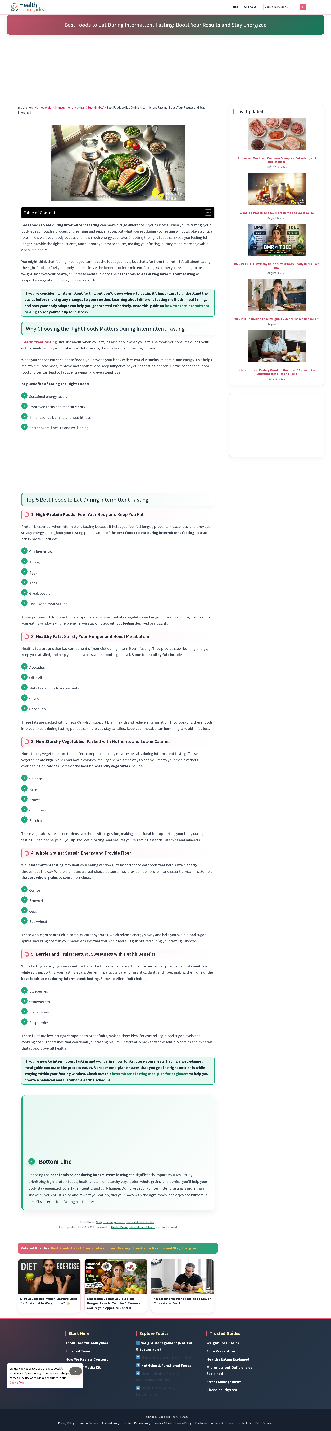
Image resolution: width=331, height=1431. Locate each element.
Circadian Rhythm (221, 1389)
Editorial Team (77, 1351)
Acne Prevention (220, 1351)
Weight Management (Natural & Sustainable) (125, 1222)
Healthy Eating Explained (227, 1359)
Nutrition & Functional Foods (166, 1365)
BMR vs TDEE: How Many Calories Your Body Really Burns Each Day (276, 265)
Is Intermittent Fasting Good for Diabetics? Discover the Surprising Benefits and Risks (277, 371)
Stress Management (223, 1381)
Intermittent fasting (39, 341)
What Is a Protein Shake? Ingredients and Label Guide (277, 213)
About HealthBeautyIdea (86, 1342)
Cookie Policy (18, 1382)
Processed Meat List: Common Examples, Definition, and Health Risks (277, 160)
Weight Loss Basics (222, 1342)
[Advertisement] (165, 65)
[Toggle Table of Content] (206, 212)
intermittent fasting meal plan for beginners (150, 1073)
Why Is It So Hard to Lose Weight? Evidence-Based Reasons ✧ (276, 319)
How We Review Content (86, 1359)
